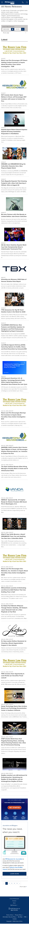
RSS (25, 917)
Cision (17, 921)
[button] (12, 29)
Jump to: (8, 26)
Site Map (20, 917)
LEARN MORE (14, 874)
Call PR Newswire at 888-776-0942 (15, 909)
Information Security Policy (9, 917)
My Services (14, 905)
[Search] (27, 2)
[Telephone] (23, 2)
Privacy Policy (18, 915)
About (14, 903)
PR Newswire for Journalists (13, 859)
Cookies (15, 919)
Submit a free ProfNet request (13, 868)
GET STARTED (14, 807)
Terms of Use (9, 915)
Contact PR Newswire (14, 898)
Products (14, 901)
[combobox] (18, 29)
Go (22, 29)
